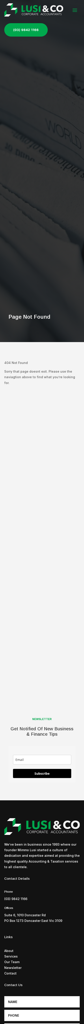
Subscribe (42, 773)
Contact (10, 973)
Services (11, 956)
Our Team (11, 962)
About (8, 951)
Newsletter (13, 968)
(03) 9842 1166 (26, 30)
